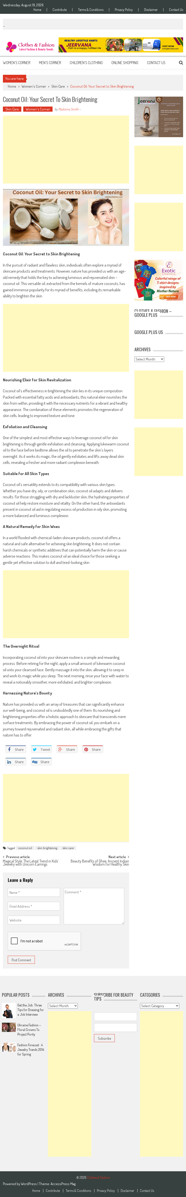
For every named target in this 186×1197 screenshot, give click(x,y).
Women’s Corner (16, 62)
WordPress (29, 1183)
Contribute (60, 9)
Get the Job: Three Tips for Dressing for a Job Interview (30, 1009)
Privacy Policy (124, 9)
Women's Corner (34, 86)
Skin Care (58, 86)
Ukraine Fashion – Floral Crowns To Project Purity (29, 1029)
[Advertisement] (66, 150)
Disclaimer (151, 9)
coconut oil (25, 848)
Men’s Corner (50, 62)
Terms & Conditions (90, 9)
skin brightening (47, 848)
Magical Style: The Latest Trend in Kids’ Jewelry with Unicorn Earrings (31, 863)
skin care (68, 848)
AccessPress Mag (63, 1183)
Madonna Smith (68, 109)
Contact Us (176, 9)
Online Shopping (124, 62)
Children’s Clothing (86, 62)
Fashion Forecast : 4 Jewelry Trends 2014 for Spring (30, 1049)
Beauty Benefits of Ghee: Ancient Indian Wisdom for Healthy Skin (100, 863)
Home (37, 9)
